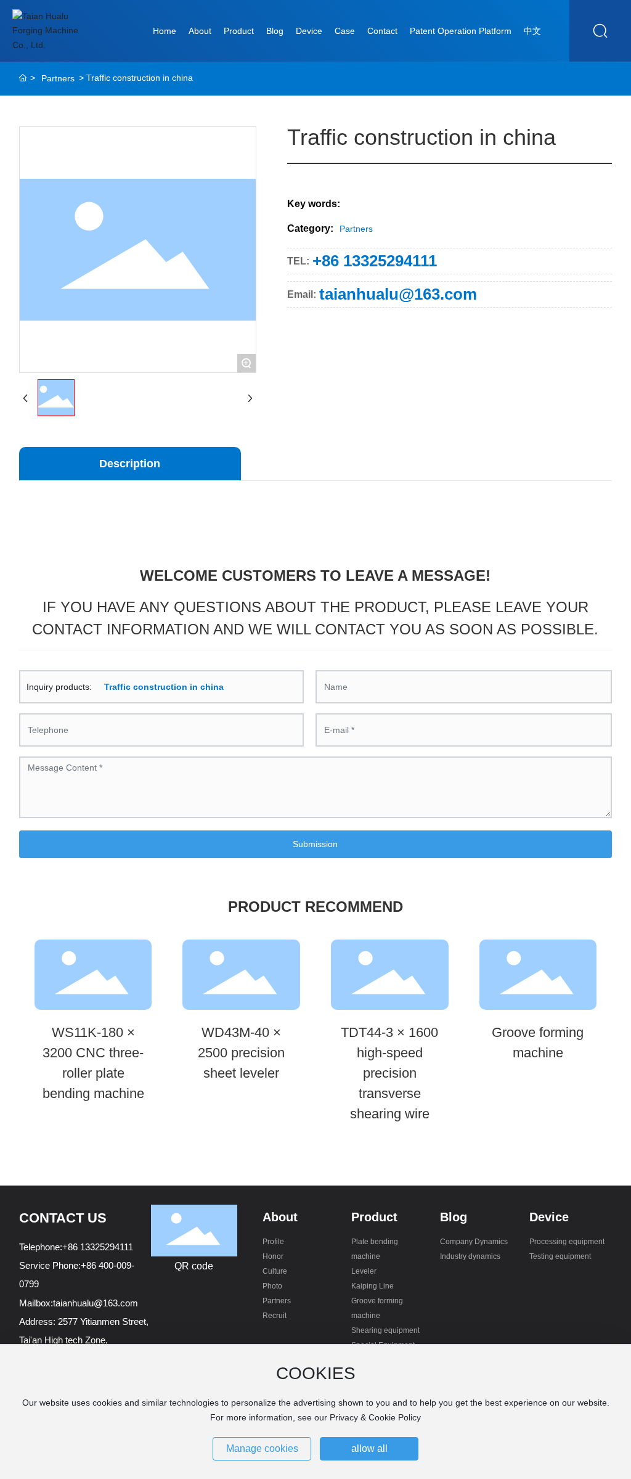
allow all (369, 1448)
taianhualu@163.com (398, 294)
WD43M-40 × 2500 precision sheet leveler (241, 1053)
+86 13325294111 (374, 261)
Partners (58, 78)
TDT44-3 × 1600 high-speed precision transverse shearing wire (389, 1073)
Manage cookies (262, 1448)
